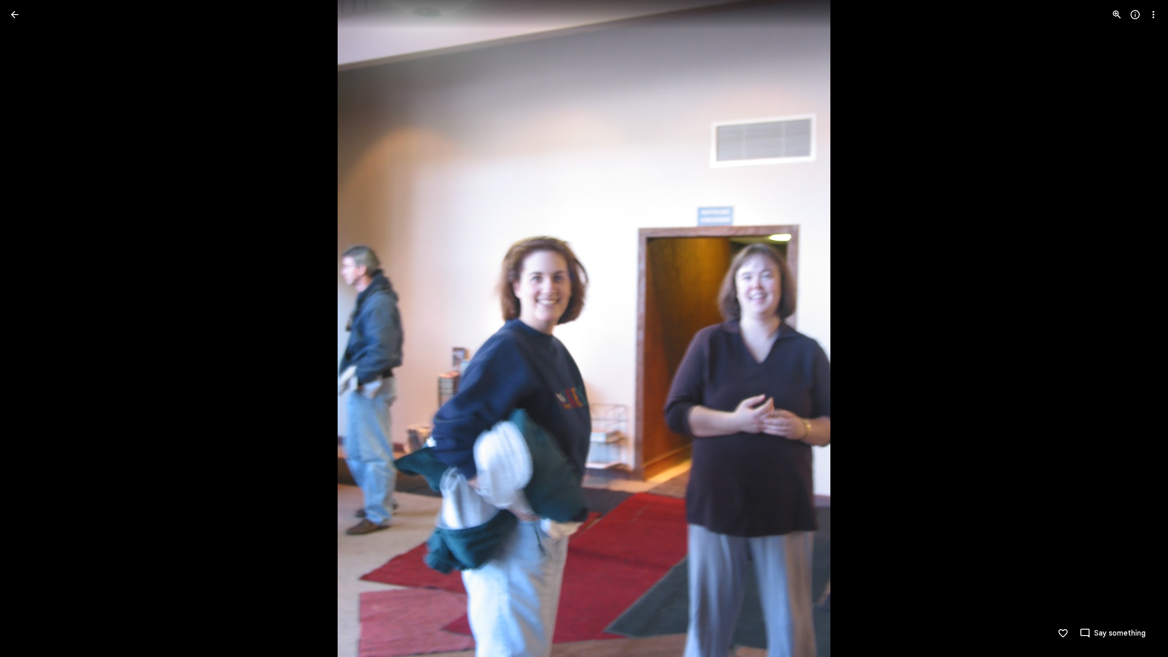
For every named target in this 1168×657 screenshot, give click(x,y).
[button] (25, 328)
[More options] (1153, 14)
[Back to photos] (15, 15)
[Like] (1063, 633)
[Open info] (1135, 14)
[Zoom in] (1117, 14)
